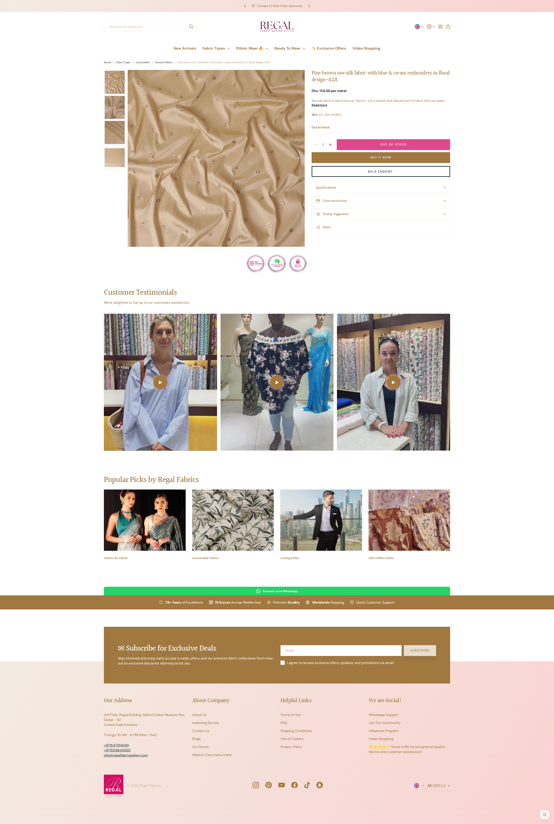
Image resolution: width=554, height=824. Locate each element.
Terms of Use (290, 715)
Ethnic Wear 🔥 (249, 48)
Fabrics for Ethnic (116, 558)
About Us (199, 715)
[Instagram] (255, 785)
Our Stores (200, 747)
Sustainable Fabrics (205, 558)
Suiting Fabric (289, 558)
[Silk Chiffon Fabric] (409, 520)
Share (327, 227)
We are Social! (385, 700)
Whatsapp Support (383, 715)
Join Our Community (385, 723)
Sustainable (142, 63)
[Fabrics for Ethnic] (145, 520)
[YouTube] (281, 785)
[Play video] (160, 382)
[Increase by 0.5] (330, 144)
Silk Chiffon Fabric (381, 558)
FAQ (283, 723)
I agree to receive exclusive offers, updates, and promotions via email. (341, 663)
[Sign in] (440, 26)
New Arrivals (185, 48)
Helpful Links (295, 700)
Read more (319, 105)
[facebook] (294, 785)
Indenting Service (205, 723)
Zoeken (191, 27)
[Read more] (431, 26)
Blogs (196, 739)
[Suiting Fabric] (321, 520)
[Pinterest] (268, 785)
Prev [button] (245, 6)
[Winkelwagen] (448, 26)
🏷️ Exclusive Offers (329, 48)
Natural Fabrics (164, 63)
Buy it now (380, 157)
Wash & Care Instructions (212, 755)
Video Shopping (366, 48)
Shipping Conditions (296, 731)
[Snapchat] (319, 785)
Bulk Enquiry (381, 171)
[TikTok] (307, 785)
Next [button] (309, 6)
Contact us (200, 731)
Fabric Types (214, 48)
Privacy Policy (291, 747)
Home (107, 63)
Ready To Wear (287, 48)
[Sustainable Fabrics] (233, 520)
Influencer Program (383, 731)
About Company (210, 700)
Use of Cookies (291, 739)
